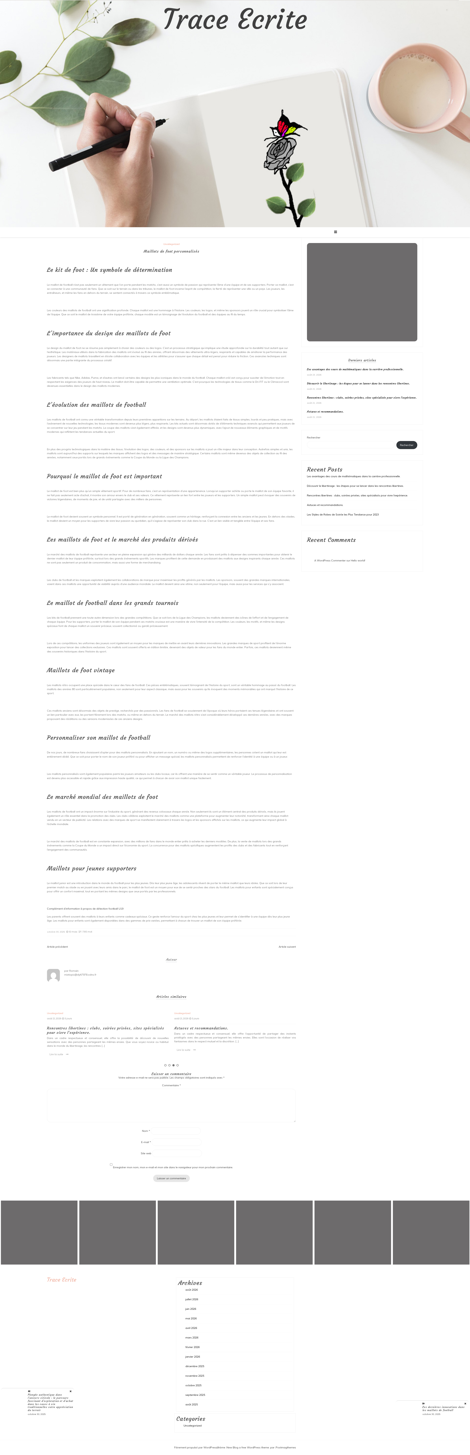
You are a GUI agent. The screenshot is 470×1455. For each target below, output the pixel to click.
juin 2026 (190, 1309)
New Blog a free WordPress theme (248, 1447)
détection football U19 (109, 908)
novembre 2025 (194, 1375)
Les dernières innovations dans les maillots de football (443, 1408)
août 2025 (191, 1404)
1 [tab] (165, 1065)
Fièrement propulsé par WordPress (195, 1447)
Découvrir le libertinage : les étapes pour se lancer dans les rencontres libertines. (358, 383)
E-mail (146, 1142)
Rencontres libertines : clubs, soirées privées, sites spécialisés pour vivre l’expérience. (362, 397)
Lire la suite (56, 1049)
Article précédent (57, 946)
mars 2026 (191, 1337)
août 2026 (191, 1289)
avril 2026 (191, 1328)
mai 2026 (191, 1318)
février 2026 (192, 1347)
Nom (146, 1131)
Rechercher (313, 437)
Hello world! (358, 560)
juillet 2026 (191, 1299)
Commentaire (171, 1085)
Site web (146, 1153)
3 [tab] (173, 1065)
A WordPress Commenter (330, 560)
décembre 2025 (194, 1366)
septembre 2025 (195, 1395)
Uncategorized (171, 244)
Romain (74, 970)
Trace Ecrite (235, 19)
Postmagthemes (286, 1447)
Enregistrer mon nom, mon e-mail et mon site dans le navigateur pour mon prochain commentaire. (173, 1167)
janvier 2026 (192, 1356)
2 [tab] (169, 1065)
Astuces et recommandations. (74, 1028)
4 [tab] (177, 1065)
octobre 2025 (193, 1385)
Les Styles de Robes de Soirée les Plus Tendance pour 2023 (343, 514)
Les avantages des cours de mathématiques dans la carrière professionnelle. (230, 1030)
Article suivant (287, 946)
